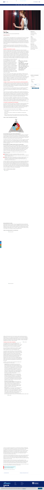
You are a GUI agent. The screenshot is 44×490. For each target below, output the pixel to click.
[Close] (43, 488)
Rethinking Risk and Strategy (34, 48)
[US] (35, 80)
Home (15, 482)
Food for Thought (33, 49)
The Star (5, 32)
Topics (15, 483)
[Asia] (35, 81)
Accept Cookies (40, 488)
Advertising (22, 483)
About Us (22, 482)
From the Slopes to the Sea (34, 47)
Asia (3, 31)
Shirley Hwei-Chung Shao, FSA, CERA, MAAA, (9, 466)
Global (6, 31)
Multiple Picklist (33, 79)
